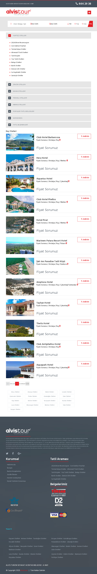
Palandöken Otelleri (58, 541)
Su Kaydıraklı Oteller (18, 72)
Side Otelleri (67, 405)
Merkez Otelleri (50, 405)
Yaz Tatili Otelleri (17, 59)
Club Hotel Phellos (46, 199)
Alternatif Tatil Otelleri (19, 52)
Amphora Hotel (44, 282)
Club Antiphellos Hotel (48, 344)
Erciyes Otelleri (56, 538)
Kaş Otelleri (15, 401)
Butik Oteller (16, 65)
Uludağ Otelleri (72, 541)
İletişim (9, 468)
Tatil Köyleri (15, 55)
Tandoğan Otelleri (39, 538)
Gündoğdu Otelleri (50, 396)
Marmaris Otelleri (81, 554)
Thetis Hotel (42, 323)
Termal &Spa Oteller (18, 49)
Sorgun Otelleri (15, 409)
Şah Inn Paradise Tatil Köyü (50, 261)
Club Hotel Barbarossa (48, 137)
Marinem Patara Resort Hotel (51, 241)
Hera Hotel (42, 158)
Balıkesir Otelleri (15, 549)
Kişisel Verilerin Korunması (16, 481)
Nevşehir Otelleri (26, 546)
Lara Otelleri (15, 405)
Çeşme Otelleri (56, 554)
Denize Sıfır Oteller (18, 69)
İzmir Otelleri (38, 546)
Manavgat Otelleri (32, 405)
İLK (8, 383)
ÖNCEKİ (12, 383)
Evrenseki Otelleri (15, 396)
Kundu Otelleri (66, 401)
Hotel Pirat (42, 220)
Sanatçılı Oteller (17, 75)
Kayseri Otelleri (14, 538)
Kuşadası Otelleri (15, 557)
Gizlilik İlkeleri (12, 474)
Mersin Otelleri (35, 554)
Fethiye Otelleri (57, 557)
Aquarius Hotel (44, 179)
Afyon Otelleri (14, 546)
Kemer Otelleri (32, 401)
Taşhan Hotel (43, 303)
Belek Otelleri (49, 392)
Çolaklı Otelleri (67, 392)
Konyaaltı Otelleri (49, 401)
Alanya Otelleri (32, 392)
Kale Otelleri (67, 396)
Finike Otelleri (32, 396)
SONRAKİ (22, 383)
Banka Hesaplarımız (14, 471)
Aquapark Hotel (44, 365)
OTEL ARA (90, 25)
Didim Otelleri (69, 554)
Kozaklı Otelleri (14, 541)
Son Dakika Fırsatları (18, 45)
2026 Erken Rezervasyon (20, 42)
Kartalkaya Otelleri (70, 538)
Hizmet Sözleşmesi (14, 477)
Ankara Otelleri (26, 538)
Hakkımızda (11, 464)
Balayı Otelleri (16, 62)
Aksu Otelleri (15, 392)
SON (27, 383)
